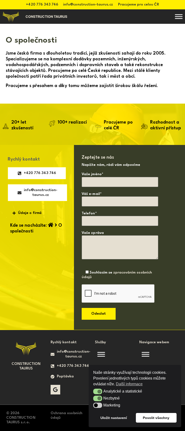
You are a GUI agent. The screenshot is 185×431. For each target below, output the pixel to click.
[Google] (55, 389)
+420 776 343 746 (42, 4)
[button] (97, 391)
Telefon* (89, 213)
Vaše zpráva (93, 233)
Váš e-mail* (92, 194)
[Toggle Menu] (179, 16)
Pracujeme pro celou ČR (138, 4)
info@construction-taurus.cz (88, 4)
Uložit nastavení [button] (113, 418)
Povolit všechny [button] (156, 418)
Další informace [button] (129, 384)
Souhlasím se (117, 275)
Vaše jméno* (92, 174)
